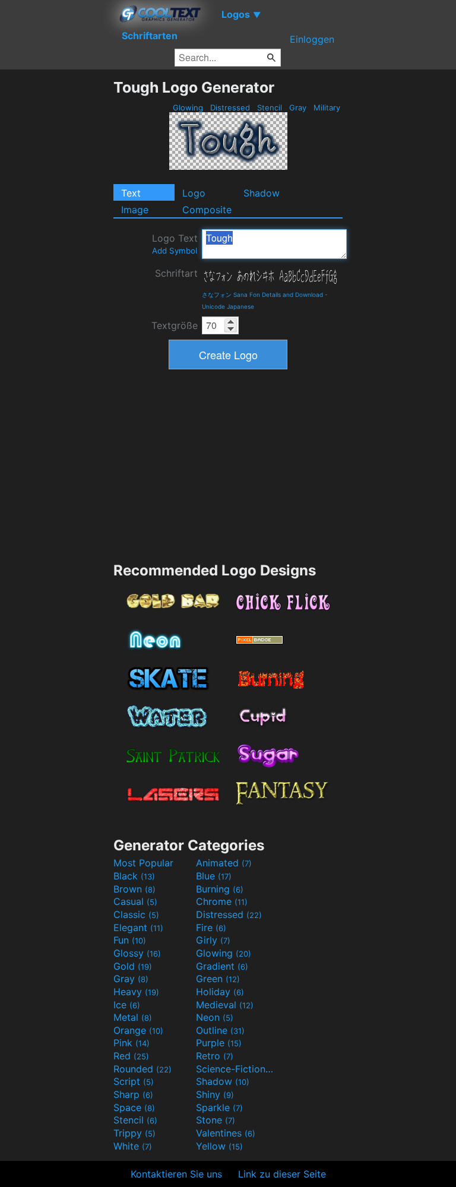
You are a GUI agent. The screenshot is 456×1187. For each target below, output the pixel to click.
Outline (220, 1030)
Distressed (230, 107)
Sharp (133, 1094)
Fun (129, 940)
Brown (134, 889)
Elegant (138, 927)
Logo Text (175, 243)
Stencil (269, 107)
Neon (214, 1017)
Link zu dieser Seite (282, 1174)
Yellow (219, 1146)
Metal (132, 1017)
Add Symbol (174, 250)
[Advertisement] (56, 256)
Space (134, 1107)
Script (133, 1081)
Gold (132, 966)
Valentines (225, 1133)
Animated (224, 863)
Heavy (136, 992)
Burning (219, 889)
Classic (136, 914)
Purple (219, 1043)
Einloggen (312, 39)
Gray (298, 107)
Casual (135, 901)
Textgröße (174, 325)
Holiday (220, 992)
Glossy (137, 953)
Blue (214, 876)
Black (134, 876)
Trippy (134, 1133)
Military (327, 107)
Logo (193, 193)
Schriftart (176, 273)
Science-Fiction (236, 1069)
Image (134, 210)
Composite (207, 210)
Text (131, 193)
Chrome (222, 901)
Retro (214, 1056)
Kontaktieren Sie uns (176, 1174)
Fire (211, 927)
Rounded (142, 1069)
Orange (138, 1030)
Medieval (225, 1005)
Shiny (215, 1094)
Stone (215, 1120)
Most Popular (143, 863)
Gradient (222, 966)
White (132, 1146)
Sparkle (219, 1107)
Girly (213, 940)
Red (131, 1056)
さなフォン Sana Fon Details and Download (262, 294)
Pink (131, 1043)
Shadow (261, 193)
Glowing (187, 107)
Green (218, 979)
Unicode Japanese (228, 306)
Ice (126, 1005)
